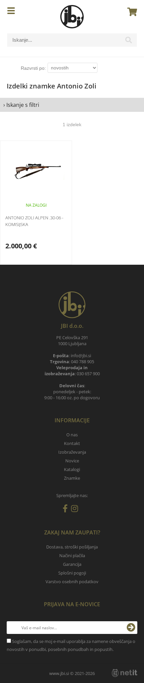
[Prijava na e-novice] (131, 627)
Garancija (72, 564)
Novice (72, 461)
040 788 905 (82, 362)
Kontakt (72, 443)
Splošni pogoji (72, 573)
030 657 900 (88, 374)
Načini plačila (72, 555)
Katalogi (72, 469)
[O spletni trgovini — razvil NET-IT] (124, 673)
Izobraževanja (72, 452)
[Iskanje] (128, 41)
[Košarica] (130, 11)
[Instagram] (76, 510)
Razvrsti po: (33, 68)
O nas (72, 435)
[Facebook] (67, 510)
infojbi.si (81, 356)
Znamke (72, 478)
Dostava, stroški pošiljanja (72, 547)
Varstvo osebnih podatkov (72, 582)
